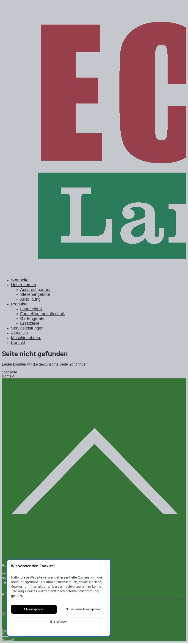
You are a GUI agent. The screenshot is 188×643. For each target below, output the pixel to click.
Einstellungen (58, 621)
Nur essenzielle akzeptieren (83, 609)
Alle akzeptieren (34, 609)
